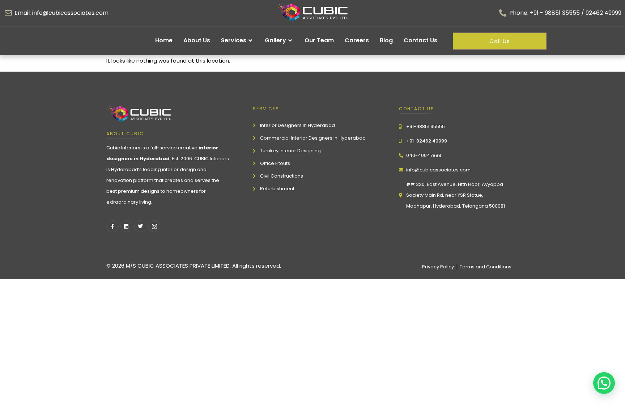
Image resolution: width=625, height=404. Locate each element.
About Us (196, 40)
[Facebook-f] (112, 226)
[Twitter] (140, 226)
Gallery (275, 40)
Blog (386, 40)
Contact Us (420, 40)
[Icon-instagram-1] (154, 226)
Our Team (319, 40)
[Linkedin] (126, 226)
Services (233, 40)
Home (164, 40)
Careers (357, 40)
